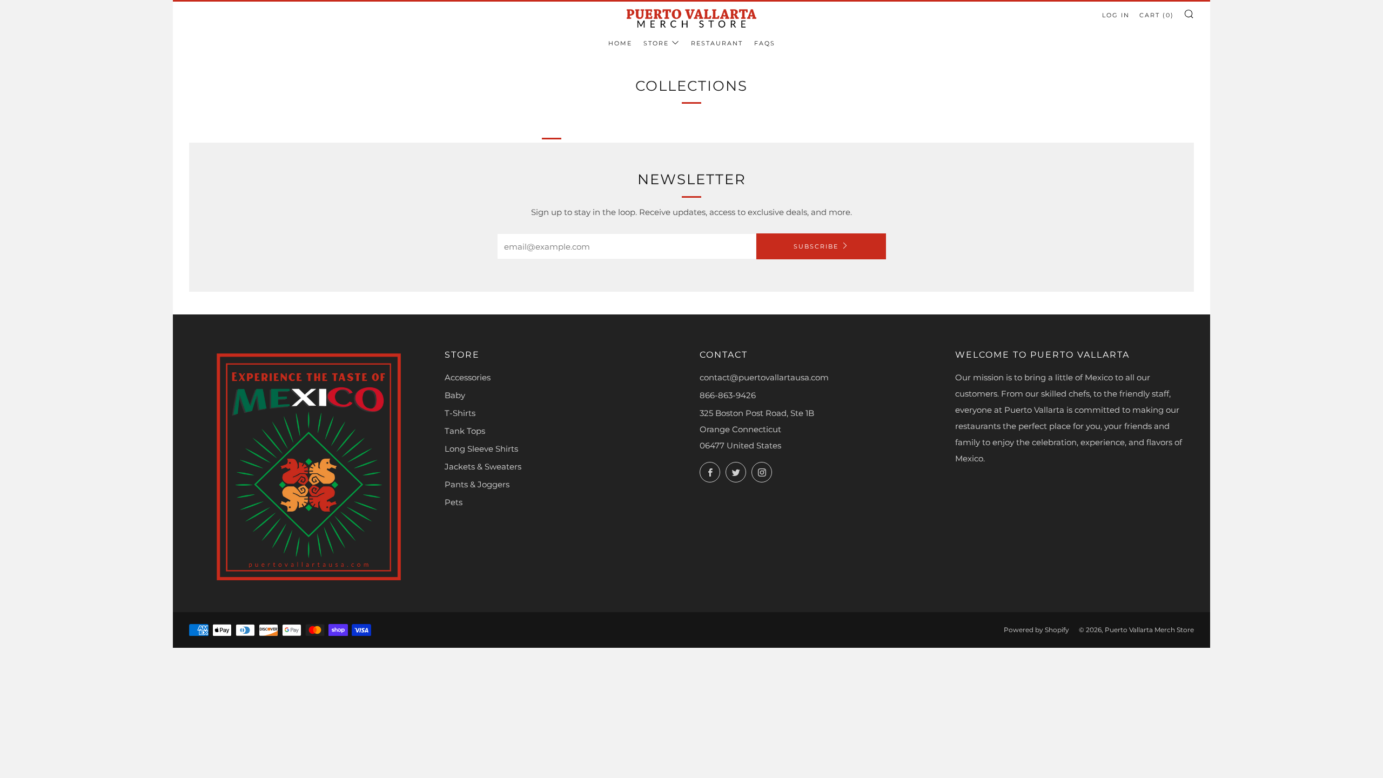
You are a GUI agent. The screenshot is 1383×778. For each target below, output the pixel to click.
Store (656, 43)
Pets (453, 502)
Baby (455, 395)
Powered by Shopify (1036, 630)
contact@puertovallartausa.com (764, 377)
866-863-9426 (728, 395)
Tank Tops (465, 431)
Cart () (1156, 15)
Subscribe (816, 246)
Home (620, 43)
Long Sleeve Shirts (481, 449)
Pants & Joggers (477, 484)
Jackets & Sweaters (483, 466)
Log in (1116, 15)
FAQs (764, 43)
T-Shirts (460, 413)
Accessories (468, 377)
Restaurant (717, 43)
